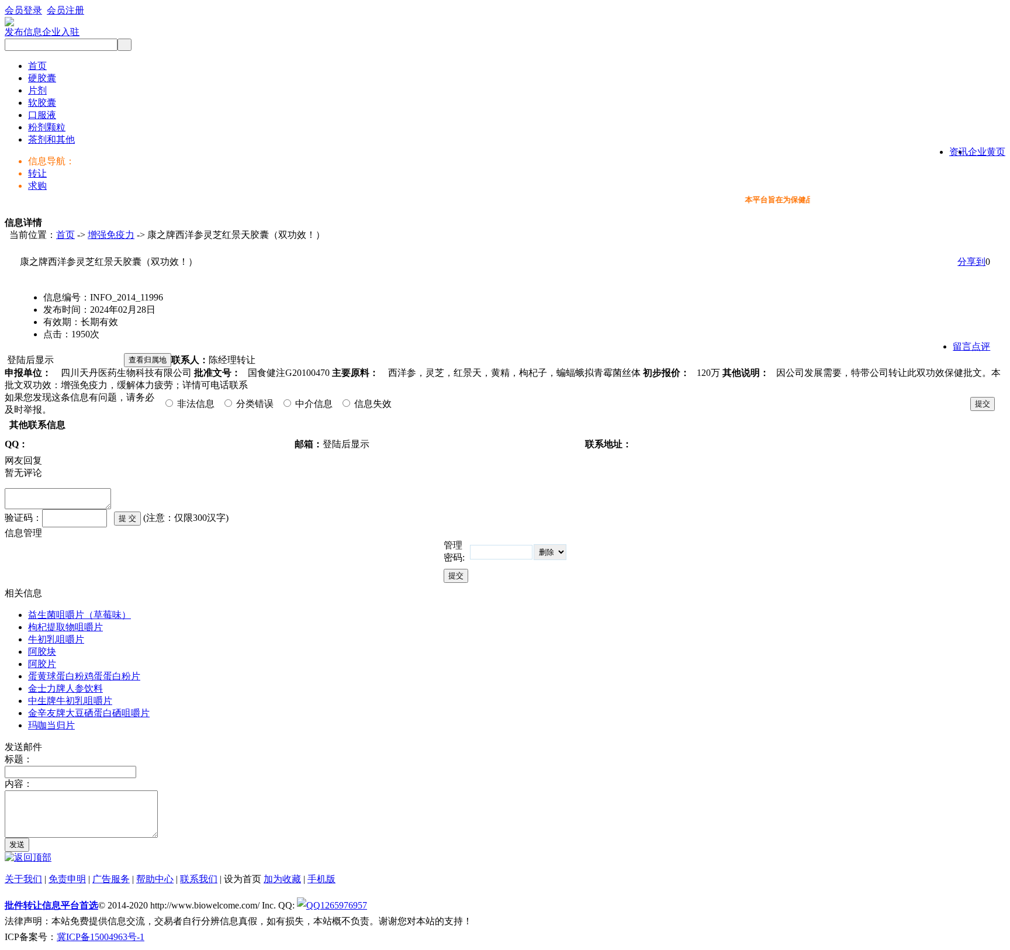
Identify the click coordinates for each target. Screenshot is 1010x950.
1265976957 (343, 905)
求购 (37, 186)
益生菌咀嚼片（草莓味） (79, 615)
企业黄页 (986, 152)
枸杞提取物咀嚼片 (65, 627)
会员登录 (23, 10)
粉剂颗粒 (46, 127)
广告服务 (111, 879)
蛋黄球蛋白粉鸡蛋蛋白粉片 (84, 676)
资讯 (958, 152)
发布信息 (23, 32)
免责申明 (67, 879)
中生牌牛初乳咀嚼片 (70, 701)
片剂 (37, 90)
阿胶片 (42, 664)
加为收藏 (282, 879)
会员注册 (65, 10)
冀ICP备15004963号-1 (100, 937)
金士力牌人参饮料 (65, 688)
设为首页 (242, 879)
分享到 (971, 262)
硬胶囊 (42, 78)
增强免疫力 (111, 235)
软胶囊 (42, 103)
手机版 (321, 879)
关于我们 (23, 879)
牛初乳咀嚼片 (56, 639)
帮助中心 (155, 879)
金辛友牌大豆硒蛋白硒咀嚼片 (89, 713)
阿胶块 (42, 652)
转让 (37, 173)
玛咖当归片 (51, 725)
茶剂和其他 (51, 139)
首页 (37, 66)
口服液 (42, 115)
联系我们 (198, 879)
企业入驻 (60, 32)
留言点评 (971, 346)
